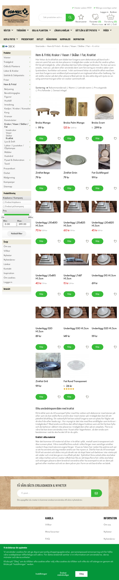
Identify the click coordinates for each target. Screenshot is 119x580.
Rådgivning (51, 39)
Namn (72, 88)
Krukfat (9, 138)
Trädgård (21, 30)
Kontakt (7, 269)
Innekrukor (11, 130)
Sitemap (8, 187)
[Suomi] (6, 46)
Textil (7, 164)
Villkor (7, 251)
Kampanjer (65, 39)
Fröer (106, 30)
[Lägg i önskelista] (59, 138)
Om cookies (9, 278)
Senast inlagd (59, 91)
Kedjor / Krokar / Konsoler (17, 109)
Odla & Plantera (40, 30)
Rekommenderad (57, 88)
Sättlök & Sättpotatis (86, 30)
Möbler (8, 152)
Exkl (115, 24)
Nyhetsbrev (9, 260)
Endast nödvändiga (63, 574)
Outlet (40, 39)
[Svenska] (3, 46)
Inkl (108, 24)
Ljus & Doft (9, 142)
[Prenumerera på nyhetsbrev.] (96, 493)
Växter (7, 30)
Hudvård (8, 156)
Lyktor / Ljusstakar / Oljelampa (14, 147)
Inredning (9, 105)
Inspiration (78, 39)
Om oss (7, 247)
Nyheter (8, 255)
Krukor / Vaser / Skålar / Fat (16, 125)
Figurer (8, 97)
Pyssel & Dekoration (14, 160)
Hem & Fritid (9, 39)
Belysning (9, 89)
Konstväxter (10, 120)
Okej (81, 574)
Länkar (7, 264)
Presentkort (27, 39)
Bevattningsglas (12, 93)
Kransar (8, 117)
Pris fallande (44, 91)
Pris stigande (100, 88)
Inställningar (41, 574)
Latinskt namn (84, 88)
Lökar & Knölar (61, 30)
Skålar (9, 136)
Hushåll (8, 101)
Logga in (8, 282)
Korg (6, 113)
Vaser (9, 133)
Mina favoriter (52, 532)
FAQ (47, 539)
